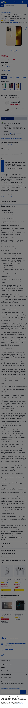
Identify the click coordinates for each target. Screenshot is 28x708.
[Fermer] (26, 696)
